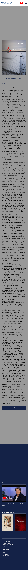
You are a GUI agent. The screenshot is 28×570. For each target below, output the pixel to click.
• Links (3, 552)
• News (3, 551)
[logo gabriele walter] (7, 3)
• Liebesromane (6, 543)
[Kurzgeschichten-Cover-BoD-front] (20, 522)
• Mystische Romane (7, 544)
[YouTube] (21, 3)
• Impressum (5, 554)
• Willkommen (5, 540)
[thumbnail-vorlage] (14, 493)
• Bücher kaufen (6, 548)
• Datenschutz (5, 555)
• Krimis (4, 546)
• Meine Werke (6, 541)
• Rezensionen (5, 549)
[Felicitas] (7, 522)
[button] (26, 3)
